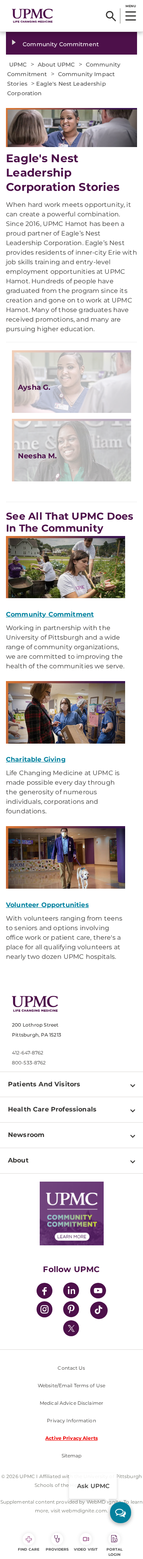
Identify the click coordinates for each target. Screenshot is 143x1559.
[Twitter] (71, 1328)
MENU (130, 6)
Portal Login (114, 1552)
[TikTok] (99, 1310)
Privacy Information (71, 1421)
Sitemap (72, 1456)
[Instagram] (44, 1310)
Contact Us (71, 1368)
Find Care (28, 1549)
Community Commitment (61, 44)
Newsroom (26, 1135)
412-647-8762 (27, 1053)
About (18, 1160)
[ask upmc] (120, 1512)
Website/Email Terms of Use (71, 1385)
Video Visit (86, 1549)
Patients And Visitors (44, 1084)
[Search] (111, 16)
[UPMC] (32, 16)
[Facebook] (44, 1292)
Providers (57, 1549)
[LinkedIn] (71, 1292)
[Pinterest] (71, 1310)
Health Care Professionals (52, 1109)
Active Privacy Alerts (71, 1438)
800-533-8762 (29, 1063)
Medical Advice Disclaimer (71, 1403)
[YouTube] (98, 1292)
